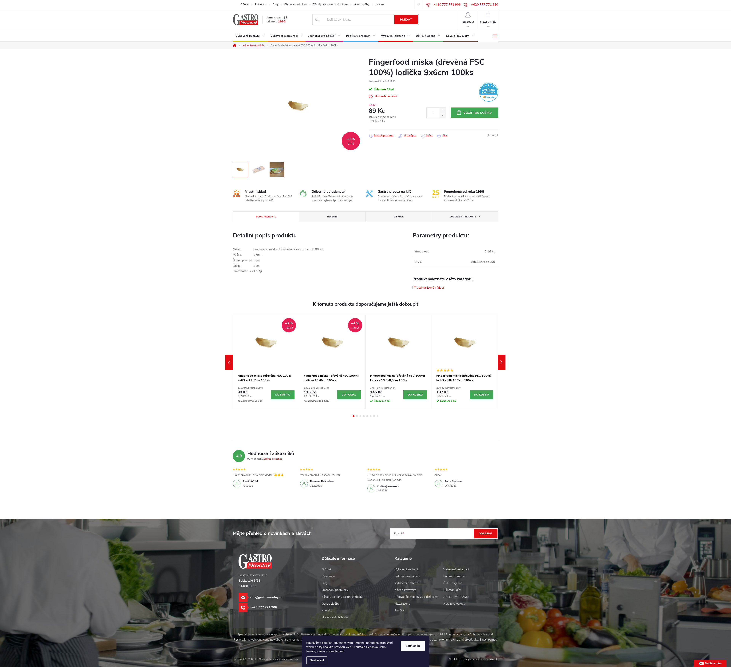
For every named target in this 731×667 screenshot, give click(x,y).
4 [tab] (364, 416)
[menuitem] (250, 36)
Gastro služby (361, 4)
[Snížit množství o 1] (443, 115)
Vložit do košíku (477, 113)
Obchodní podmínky (295, 4)
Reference (260, 4)
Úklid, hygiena (452, 583)
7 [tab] (374, 416)
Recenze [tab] (332, 216)
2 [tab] (357, 416)
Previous (229, 362)
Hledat (406, 20)
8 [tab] (377, 416)
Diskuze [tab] (399, 216)
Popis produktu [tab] (266, 216)
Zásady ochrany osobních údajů (330, 4)
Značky (399, 610)
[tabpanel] (266, 362)
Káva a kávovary (405, 590)
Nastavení (317, 660)
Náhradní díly (452, 590)
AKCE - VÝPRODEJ (456, 597)
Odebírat (485, 533)
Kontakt (380, 4)
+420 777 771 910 (484, 4)
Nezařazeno (402, 604)
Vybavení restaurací (456, 569)
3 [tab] (360, 416)
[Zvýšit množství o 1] (443, 110)
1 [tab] (353, 416)
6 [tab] (371, 416)
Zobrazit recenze (272, 459)
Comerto (493, 659)
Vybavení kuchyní (406, 569)
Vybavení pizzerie (406, 583)
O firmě (244, 4)
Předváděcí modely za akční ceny (416, 597)
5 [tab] (367, 416)
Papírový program (454, 576)
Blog (275, 4)
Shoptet (468, 659)
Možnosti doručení (386, 96)
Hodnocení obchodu (335, 617)
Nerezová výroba (454, 604)
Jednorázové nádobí (430, 288)
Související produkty (463, 216)
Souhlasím (412, 646)
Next (501, 362)
